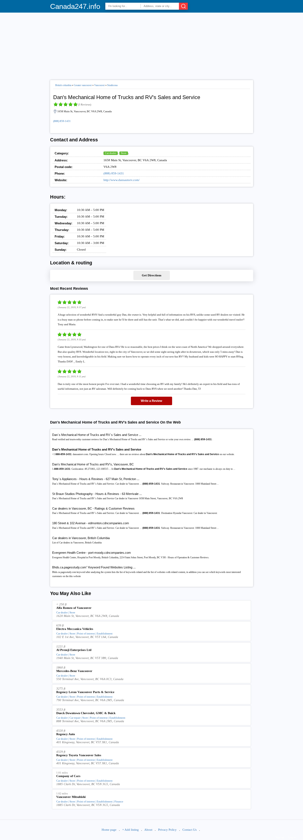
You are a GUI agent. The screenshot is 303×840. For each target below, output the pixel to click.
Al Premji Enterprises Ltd (73, 650)
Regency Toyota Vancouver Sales (78, 755)
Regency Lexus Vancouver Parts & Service (85, 692)
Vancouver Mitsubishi (71, 797)
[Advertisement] (151, 44)
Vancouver (99, 85)
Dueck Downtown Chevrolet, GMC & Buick (85, 713)
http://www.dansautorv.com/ (121, 180)
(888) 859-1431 (62, 121)
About (148, 829)
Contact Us (189, 829)
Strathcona (112, 85)
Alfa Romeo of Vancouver (74, 607)
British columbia (63, 85)
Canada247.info (75, 6)
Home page (109, 829)
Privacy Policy (167, 829)
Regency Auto (65, 734)
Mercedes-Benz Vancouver (74, 671)
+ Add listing (130, 829)
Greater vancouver (83, 85)
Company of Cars (68, 776)
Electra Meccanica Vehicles (74, 629)
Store (124, 153)
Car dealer (110, 153)
